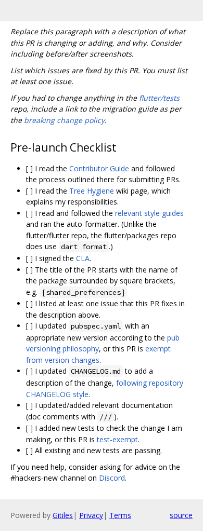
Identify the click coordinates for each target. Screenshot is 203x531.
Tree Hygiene (91, 191)
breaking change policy (64, 120)
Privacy (91, 515)
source (181, 515)
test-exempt (117, 439)
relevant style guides (149, 213)
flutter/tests (159, 98)
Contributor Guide (99, 168)
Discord (112, 478)
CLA (83, 258)
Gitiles (63, 515)
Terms (120, 515)
